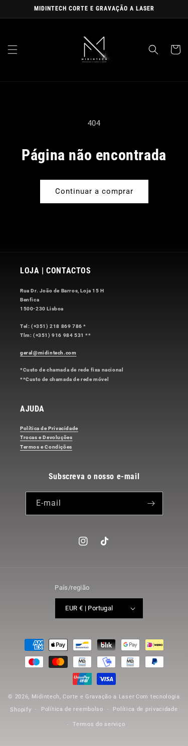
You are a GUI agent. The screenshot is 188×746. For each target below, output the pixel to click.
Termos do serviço (99, 724)
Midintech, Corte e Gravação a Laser (83, 696)
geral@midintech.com (48, 352)
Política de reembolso (72, 709)
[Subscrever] (151, 503)
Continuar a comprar (94, 191)
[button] (13, 50)
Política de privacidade (145, 709)
